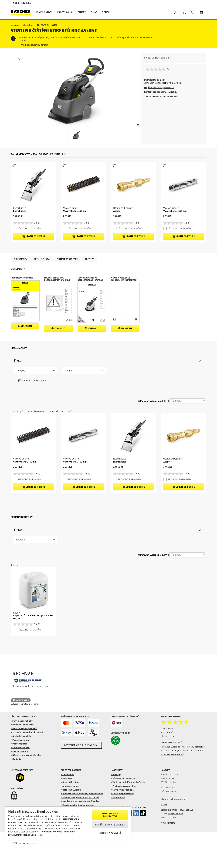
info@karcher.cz (175, 813)
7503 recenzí (167, 732)
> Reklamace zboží (19, 751)
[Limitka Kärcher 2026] (22, 777)
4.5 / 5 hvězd (167, 728)
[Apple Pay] (79, 732)
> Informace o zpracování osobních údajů (80, 797)
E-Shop (106, 12)
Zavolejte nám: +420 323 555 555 (161, 96)
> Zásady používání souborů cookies (77, 805)
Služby (82, 12)
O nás (94, 12)
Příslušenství (42, 259)
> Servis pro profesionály (122, 793)
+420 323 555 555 (185, 810)
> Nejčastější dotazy (70, 782)
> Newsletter (67, 778)
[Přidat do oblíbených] (18, 60)
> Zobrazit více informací (172, 754)
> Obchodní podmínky (21, 736)
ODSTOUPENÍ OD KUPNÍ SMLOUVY (81, 745)
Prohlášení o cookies (51, 831)
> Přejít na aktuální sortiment (33, 45)
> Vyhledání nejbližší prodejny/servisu (128, 782)
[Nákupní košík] (201, 12)
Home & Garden (44, 12)
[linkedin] (136, 813)
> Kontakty (16, 759)
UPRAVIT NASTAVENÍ (110, 833)
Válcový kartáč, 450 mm (74, 211)
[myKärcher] (184, 12)
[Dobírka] (93, 732)
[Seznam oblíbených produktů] (193, 12)
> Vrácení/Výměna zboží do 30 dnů (27, 732)
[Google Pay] (66, 732)
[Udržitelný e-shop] (122, 740)
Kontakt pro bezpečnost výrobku (160, 92)
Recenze (89, 259)
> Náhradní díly (118, 797)
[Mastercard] (66, 723)
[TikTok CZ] (143, 813)
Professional (65, 12)
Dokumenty (20, 259)
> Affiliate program (69, 786)
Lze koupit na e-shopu (34, 380)
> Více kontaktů (168, 823)
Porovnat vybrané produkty (153, 401)
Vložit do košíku (35, 236)
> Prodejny (116, 774)
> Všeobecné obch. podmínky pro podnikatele (82, 793)
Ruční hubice (19, 211)
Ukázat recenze (168, 736)
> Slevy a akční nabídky (22, 721)
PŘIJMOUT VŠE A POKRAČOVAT (110, 815)
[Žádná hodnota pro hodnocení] (156, 69)
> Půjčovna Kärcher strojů (123, 778)
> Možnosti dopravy (20, 740)
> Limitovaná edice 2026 (22, 725)
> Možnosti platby (19, 744)
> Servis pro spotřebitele (122, 790)
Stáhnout (26, 326)
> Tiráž (164, 804)
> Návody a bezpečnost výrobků (26, 755)
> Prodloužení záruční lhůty (124, 786)
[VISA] (79, 723)
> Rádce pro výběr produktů (24, 728)
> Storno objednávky (20, 747)
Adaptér (117, 211)
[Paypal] (93, 723)
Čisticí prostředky (67, 259)
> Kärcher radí (67, 774)
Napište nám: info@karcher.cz (159, 87)
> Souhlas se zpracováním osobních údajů (80, 801)
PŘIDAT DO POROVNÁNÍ (29, 228)
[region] (68, 823)
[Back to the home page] (22, 12)
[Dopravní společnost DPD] (116, 723)
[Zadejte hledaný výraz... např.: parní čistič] (175, 12)
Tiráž (40, 835)
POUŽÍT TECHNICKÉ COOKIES (110, 824)
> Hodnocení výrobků (71, 790)
